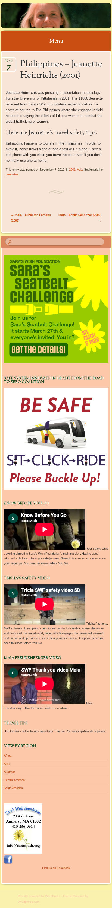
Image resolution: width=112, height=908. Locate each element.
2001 (72, 169)
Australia (9, 771)
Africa (7, 755)
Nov (9, 63)
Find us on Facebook (56, 867)
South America (13, 787)
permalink (12, 174)
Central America (14, 780)
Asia (80, 169)
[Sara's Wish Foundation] (46, 15)
